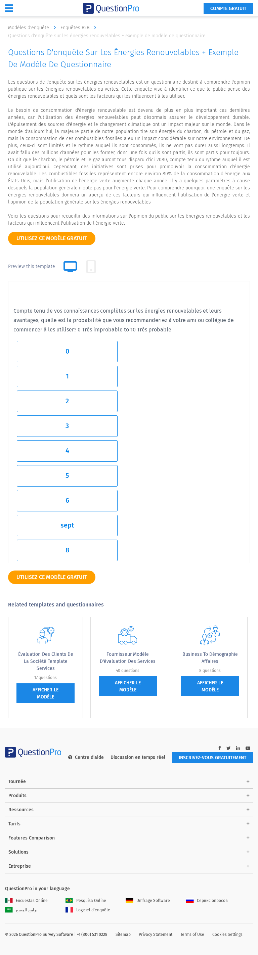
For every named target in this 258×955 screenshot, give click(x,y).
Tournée (17, 781)
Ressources (21, 810)
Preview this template (31, 266)
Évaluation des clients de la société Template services (45, 661)
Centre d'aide (89, 757)
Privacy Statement (155, 934)
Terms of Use (192, 934)
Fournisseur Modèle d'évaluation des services (128, 657)
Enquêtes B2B (75, 28)
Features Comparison (31, 838)
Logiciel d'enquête (93, 910)
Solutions (18, 852)
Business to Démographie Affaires (210, 657)
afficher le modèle (45, 693)
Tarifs (14, 824)
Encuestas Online (32, 900)
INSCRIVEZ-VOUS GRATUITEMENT (212, 758)
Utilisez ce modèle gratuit (51, 238)
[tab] (91, 267)
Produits (17, 796)
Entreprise (19, 866)
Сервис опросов (212, 900)
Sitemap (123, 934)
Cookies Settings (227, 934)
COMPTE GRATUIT (228, 8)
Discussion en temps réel (138, 757)
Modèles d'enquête (29, 28)
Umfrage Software (153, 900)
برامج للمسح (26, 910)
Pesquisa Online (91, 900)
